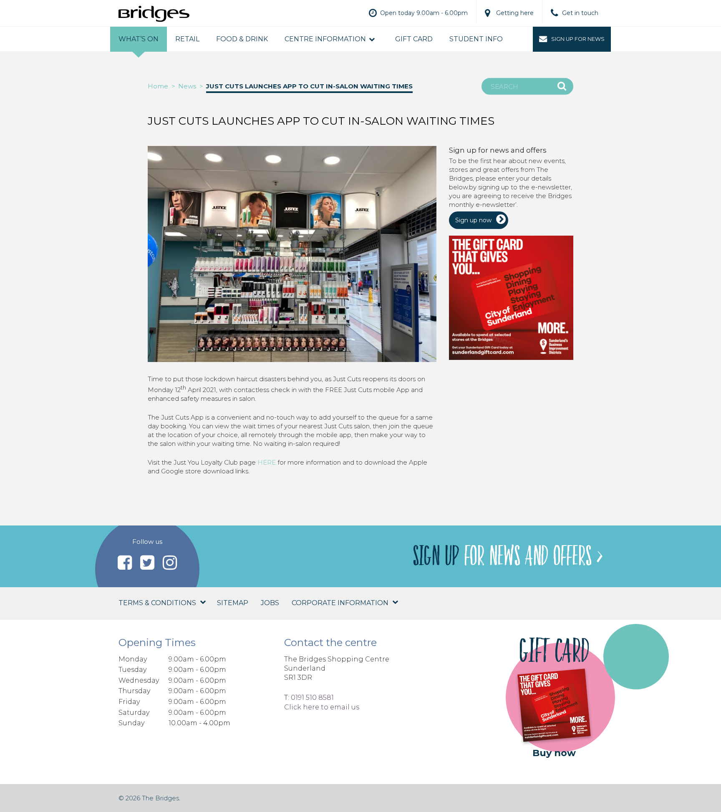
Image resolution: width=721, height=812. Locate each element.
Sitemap (232, 603)
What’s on (138, 39)
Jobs (270, 603)
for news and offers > (508, 556)
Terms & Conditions (157, 603)
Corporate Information (340, 603)
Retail (187, 39)
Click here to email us (321, 707)
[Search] (561, 86)
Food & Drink (242, 39)
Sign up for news (578, 39)
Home (158, 86)
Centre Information (325, 39)
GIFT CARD (414, 39)
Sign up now (473, 220)
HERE (266, 462)
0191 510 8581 (312, 697)
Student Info (476, 39)
